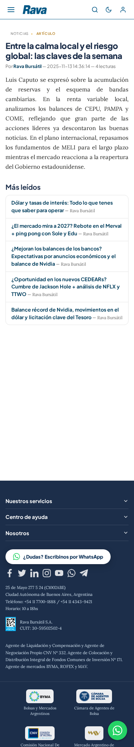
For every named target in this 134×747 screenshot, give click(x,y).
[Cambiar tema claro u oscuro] (108, 9)
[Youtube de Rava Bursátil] (59, 574)
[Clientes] (123, 9)
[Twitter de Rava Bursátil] (22, 574)
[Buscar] (95, 9)
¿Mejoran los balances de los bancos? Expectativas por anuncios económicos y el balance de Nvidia (63, 256)
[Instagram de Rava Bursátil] (47, 574)
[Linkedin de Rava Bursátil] (34, 574)
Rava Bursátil (27, 66)
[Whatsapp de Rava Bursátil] (71, 574)
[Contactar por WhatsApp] (117, 730)
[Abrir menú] (11, 10)
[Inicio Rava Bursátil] (35, 9)
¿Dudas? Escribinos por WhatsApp (63, 556)
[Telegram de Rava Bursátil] (84, 574)
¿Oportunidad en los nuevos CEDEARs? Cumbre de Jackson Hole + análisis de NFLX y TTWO (65, 286)
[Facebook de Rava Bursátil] (9, 574)
